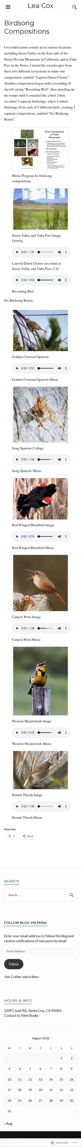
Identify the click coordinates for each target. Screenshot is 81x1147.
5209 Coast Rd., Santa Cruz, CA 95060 (32, 1010)
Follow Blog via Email (25, 922)
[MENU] (8, 7)
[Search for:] (40, 895)
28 (51, 1100)
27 (40, 1100)
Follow (13, 964)
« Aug (8, 1123)
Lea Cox (40, 5)
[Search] (71, 7)
